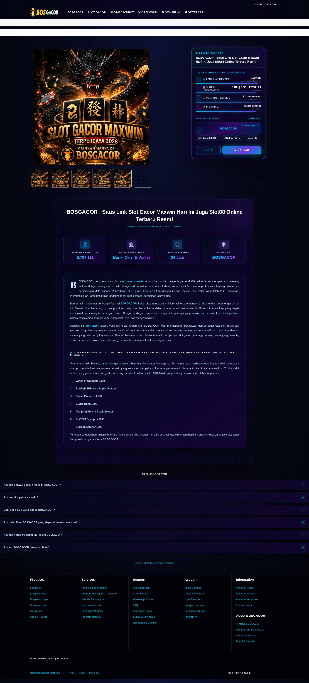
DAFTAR (243, 150)
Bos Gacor (36, 610)
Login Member (193, 587)
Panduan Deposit (91, 605)
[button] (269, 12)
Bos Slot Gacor (38, 616)
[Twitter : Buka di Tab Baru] (263, 673)
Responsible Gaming (145, 622)
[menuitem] (75, 13)
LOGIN (208, 150)
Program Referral (91, 616)
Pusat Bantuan (141, 587)
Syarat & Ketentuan (144, 616)
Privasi (71, 673)
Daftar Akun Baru (194, 593)
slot (111, 363)
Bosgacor (35, 587)
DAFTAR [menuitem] (271, 4)
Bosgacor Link (38, 605)
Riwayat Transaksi (195, 605)
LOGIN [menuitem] (258, 4)
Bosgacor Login (39, 599)
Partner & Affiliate (246, 635)
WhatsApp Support (143, 599)
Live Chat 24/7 (141, 593)
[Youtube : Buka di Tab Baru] (277, 673)
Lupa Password (193, 599)
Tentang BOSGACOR (248, 623)
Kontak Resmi (244, 605)
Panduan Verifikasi (195, 610)
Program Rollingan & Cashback (99, 593)
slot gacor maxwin (132, 281)
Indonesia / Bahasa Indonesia (45, 673)
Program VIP (192, 616)
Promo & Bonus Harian (94, 587)
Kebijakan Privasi (142, 610)
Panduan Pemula (246, 593)
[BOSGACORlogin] (44, 12)
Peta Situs (94, 673)
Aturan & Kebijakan (247, 599)
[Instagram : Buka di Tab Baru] (270, 673)
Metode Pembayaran (93, 599)
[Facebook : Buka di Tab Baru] (256, 673)
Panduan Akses (245, 587)
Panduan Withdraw (92, 610)
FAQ (135, 605)
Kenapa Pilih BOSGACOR (250, 629)
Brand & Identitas (246, 641)
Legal (82, 673)
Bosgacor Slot (38, 593)
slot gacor (92, 325)
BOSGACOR (129, 303)
